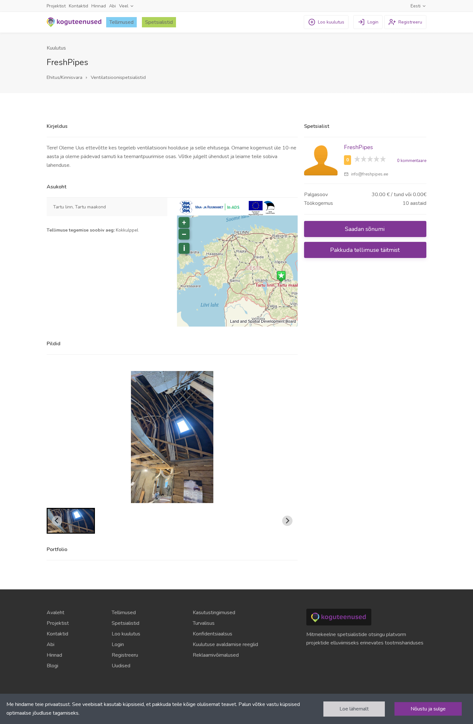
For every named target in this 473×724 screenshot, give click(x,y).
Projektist (56, 6)
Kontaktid (78, 6)
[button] (71, 521)
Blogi (52, 665)
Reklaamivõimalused (216, 655)
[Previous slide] (57, 521)
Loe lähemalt (354, 708)
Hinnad (98, 6)
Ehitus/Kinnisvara (64, 77)
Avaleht (55, 612)
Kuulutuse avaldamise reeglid (225, 644)
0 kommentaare (411, 160)
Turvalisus (204, 623)
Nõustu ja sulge (428, 708)
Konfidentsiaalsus (212, 633)
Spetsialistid (159, 22)
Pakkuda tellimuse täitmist (365, 250)
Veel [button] (124, 6)
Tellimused (121, 22)
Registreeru (125, 655)
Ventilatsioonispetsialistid (117, 77)
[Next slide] (287, 521)
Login (118, 644)
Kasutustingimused (214, 612)
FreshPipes (358, 147)
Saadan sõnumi (365, 229)
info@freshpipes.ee (369, 174)
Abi (112, 6)
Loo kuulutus (126, 633)
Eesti (416, 6)
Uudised (121, 665)
